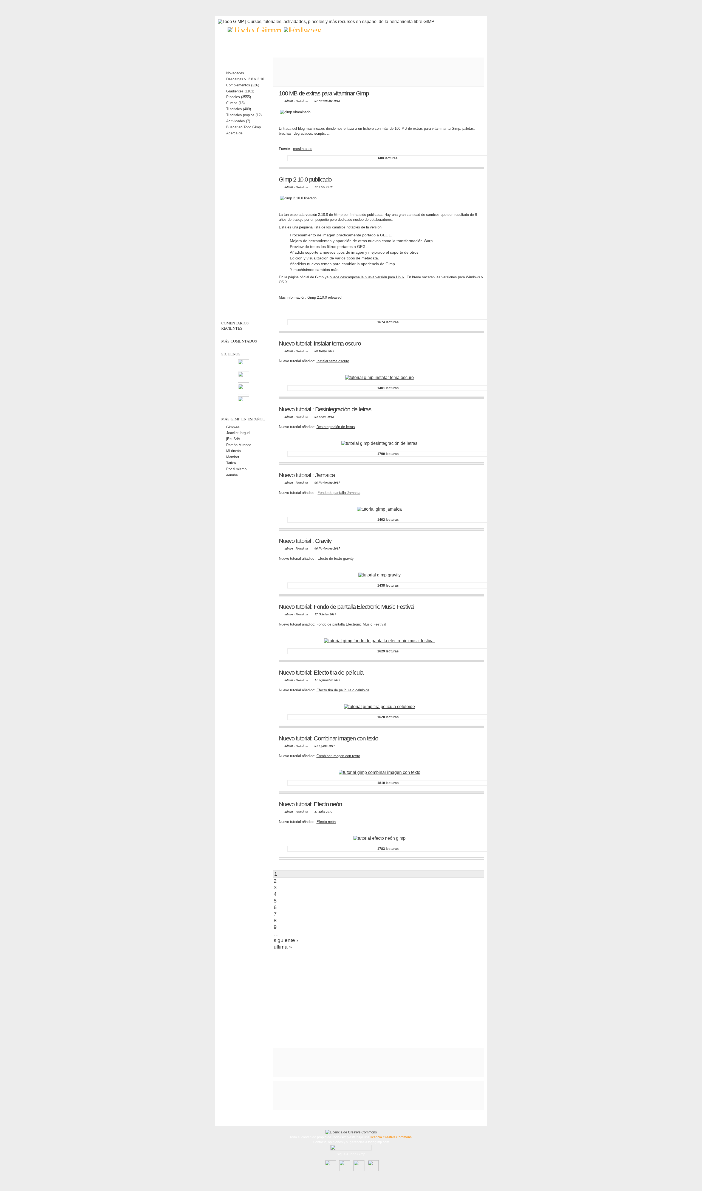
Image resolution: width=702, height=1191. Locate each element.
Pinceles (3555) (238, 97)
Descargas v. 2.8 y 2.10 (245, 79)
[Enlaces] (302, 30)
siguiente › (286, 940)
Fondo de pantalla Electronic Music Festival (351, 624)
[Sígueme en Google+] (243, 406)
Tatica (231, 463)
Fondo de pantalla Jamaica (339, 493)
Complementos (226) (242, 85)
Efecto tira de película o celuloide (342, 690)
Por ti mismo (236, 469)
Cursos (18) (235, 103)
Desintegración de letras (335, 427)
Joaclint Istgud (238, 433)
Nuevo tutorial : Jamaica (307, 475)
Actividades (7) (238, 121)
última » (283, 947)
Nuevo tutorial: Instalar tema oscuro (320, 343)
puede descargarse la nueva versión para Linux (367, 277)
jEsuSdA (233, 439)
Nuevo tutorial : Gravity (305, 540)
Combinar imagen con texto (338, 756)
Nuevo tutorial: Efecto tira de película (321, 672)
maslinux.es (315, 128)
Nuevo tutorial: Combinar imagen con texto (328, 738)
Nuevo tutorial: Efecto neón (310, 804)
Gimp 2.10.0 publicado (305, 179)
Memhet (232, 457)
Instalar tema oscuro (332, 361)
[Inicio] (256, 30)
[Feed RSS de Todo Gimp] (243, 369)
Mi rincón (233, 451)
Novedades (235, 73)
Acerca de (234, 133)
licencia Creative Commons (391, 1137)
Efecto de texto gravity (336, 558)
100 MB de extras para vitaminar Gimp (324, 93)
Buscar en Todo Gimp (243, 127)
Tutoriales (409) (238, 109)
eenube (232, 475)
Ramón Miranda (238, 445)
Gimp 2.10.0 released (324, 297)
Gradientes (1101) (240, 91)
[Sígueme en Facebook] (243, 381)
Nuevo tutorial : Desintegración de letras (325, 409)
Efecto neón (326, 822)
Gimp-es (233, 427)
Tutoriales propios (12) (244, 115)
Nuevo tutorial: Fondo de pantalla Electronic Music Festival (346, 606)
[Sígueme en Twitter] (243, 394)
